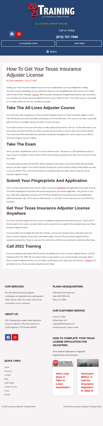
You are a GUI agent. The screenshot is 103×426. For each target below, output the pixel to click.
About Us (8, 371)
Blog (6, 379)
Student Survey (10, 387)
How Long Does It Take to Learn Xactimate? (63, 380)
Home (6, 367)
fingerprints (61, 188)
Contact (88, 260)
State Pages (9, 383)
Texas (6, 391)
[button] (51, 51)
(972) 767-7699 (67, 37)
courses (35, 94)
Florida (7, 394)
